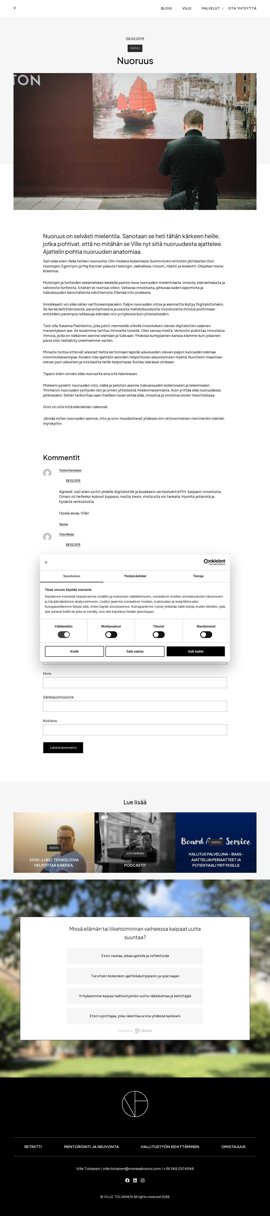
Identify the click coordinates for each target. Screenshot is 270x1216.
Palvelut (211, 8)
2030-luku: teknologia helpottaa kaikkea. (54, 862)
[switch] (111, 634)
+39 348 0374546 (178, 1168)
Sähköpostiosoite (58, 697)
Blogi (166, 8)
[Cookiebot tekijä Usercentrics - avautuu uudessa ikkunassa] (206, 562)
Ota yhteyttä (242, 8)
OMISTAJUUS (233, 1146)
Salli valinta (135, 651)
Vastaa (63, 524)
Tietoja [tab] (198, 576)
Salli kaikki (196, 651)
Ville (187, 8)
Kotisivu (50, 720)
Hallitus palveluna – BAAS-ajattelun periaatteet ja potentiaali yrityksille (216, 860)
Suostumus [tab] (71, 576)
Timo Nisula (66, 534)
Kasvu (135, 48)
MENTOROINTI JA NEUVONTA (91, 1146)
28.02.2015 (73, 480)
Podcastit (135, 865)
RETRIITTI (33, 1146)
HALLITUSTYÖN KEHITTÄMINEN (170, 1146)
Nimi (47, 673)
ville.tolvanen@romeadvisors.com (132, 1168)
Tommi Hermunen (70, 470)
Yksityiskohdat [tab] (135, 576)
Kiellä (74, 651)
